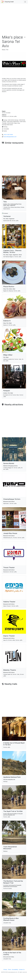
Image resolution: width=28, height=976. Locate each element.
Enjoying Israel (9, 1)
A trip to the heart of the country (12, 953)
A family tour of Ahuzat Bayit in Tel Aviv (14, 744)
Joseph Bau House (10, 533)
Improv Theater (9, 636)
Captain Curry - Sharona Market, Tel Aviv (12, 251)
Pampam (6, 391)
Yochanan (7, 216)
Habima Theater (9, 602)
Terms (9, 969)
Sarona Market (8, 463)
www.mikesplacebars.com (10, 136)
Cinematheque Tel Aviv (11, 499)
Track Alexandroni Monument (10, 848)
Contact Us (21, 969)
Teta (5, 202)
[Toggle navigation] (25, 2)
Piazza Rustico (8, 286)
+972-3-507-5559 (8, 134)
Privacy (5, 969)
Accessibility (15, 969)
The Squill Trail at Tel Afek (13, 811)
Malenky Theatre (9, 670)
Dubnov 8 (6, 321)
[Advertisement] (14, 20)
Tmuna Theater (9, 567)
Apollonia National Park (12, 777)
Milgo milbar (7, 355)
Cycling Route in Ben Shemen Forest (11, 919)
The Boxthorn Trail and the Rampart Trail (13, 882)
